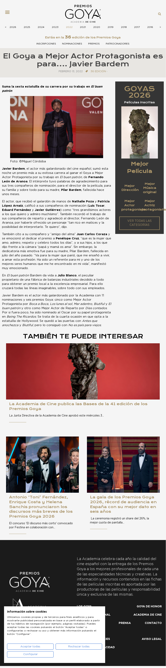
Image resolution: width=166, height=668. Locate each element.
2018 (124, 27)
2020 (96, 27)
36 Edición (98, 71)
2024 (41, 27)
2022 (69, 27)
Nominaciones (72, 43)
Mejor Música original (149, 188)
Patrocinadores (117, 43)
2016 (150, 27)
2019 (110, 27)
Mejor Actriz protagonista (154, 205)
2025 (27, 27)
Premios (94, 43)
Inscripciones (46, 43)
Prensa (125, 623)
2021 (83, 27)
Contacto (153, 623)
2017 (137, 27)
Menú (9, 14)
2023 (55, 27)
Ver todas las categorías (139, 223)
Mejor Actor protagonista (133, 205)
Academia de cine (147, 614)
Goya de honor (149, 606)
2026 (13, 27)
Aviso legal (152, 639)
